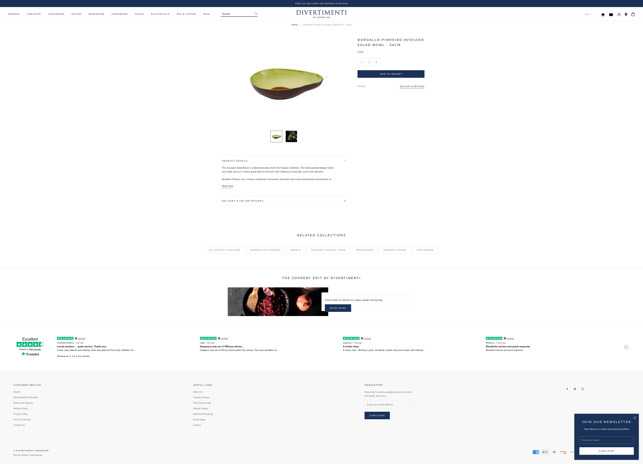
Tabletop (34, 14)
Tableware (425, 250)
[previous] (241, 77)
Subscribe (606, 451)
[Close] (634, 417)
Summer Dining (394, 250)
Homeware (120, 14)
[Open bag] (633, 14)
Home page (199, 419)
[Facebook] (369, 85)
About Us (198, 391)
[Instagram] (582, 389)
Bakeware (96, 14)
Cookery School (201, 397)
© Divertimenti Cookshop (31, 450)
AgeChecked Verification (26, 397)
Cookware (56, 14)
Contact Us (19, 425)
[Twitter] (373, 85)
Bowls (296, 250)
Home (294, 24)
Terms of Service (22, 419)
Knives (77, 14)
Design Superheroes (31, 455)
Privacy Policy (20, 414)
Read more (227, 186)
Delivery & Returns (23, 403)
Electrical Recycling (203, 414)
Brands (14, 14)
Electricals (160, 14)
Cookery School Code (328, 250)
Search (16, 391)
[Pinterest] (378, 85)
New (206, 14)
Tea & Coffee (186, 14)
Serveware (364, 250)
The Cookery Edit (202, 403)
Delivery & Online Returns (242, 201)
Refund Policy (20, 408)
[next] (326, 77)
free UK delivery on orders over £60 (321, 3)
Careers (197, 425)
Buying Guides (200, 408)
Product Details (235, 161)
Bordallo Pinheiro (266, 250)
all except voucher (224, 250)
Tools (139, 14)
